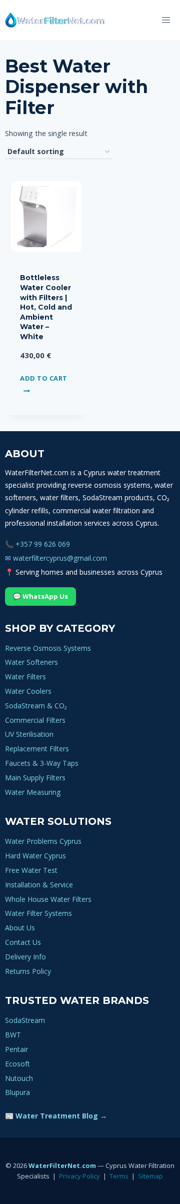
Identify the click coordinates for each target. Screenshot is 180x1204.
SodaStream (25, 1020)
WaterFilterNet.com (62, 1165)
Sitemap (150, 1175)
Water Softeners (31, 662)
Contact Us (23, 942)
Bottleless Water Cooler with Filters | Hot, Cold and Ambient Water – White (46, 307)
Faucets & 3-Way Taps (41, 763)
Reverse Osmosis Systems (48, 648)
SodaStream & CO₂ (36, 705)
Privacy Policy (79, 1175)
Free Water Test (31, 870)
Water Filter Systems (38, 913)
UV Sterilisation (29, 734)
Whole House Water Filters (48, 899)
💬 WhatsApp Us (40, 596)
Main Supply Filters (35, 777)
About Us (20, 927)
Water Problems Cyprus (43, 841)
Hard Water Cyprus (35, 855)
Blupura (17, 1092)
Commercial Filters (35, 720)
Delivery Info (25, 956)
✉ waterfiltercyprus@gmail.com (56, 558)
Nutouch (19, 1078)
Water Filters (25, 676)
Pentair (16, 1049)
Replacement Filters (37, 748)
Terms (119, 1175)
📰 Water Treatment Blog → (56, 1115)
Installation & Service (39, 884)
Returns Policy (28, 971)
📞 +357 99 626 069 (37, 544)
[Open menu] (165, 20)
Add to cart (44, 378)
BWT (13, 1034)
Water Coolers (28, 691)
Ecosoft (17, 1063)
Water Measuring (32, 792)
